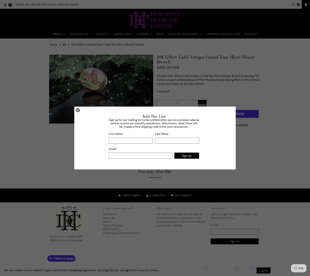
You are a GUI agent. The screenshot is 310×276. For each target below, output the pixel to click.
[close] (78, 110)
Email (113, 149)
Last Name (162, 134)
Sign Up (186, 155)
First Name (116, 134)
